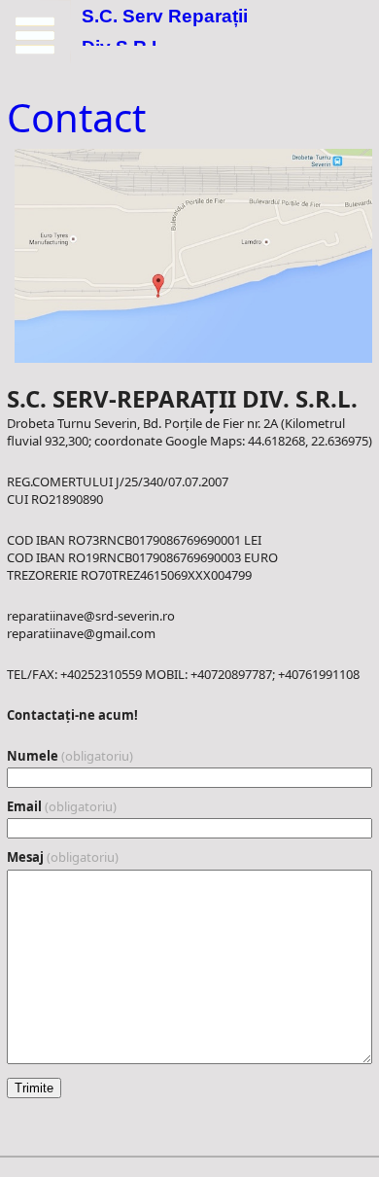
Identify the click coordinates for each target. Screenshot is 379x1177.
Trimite (34, 1088)
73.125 (35, 35)
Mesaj (63, 857)
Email (62, 806)
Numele (70, 756)
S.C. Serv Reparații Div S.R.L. (165, 30)
